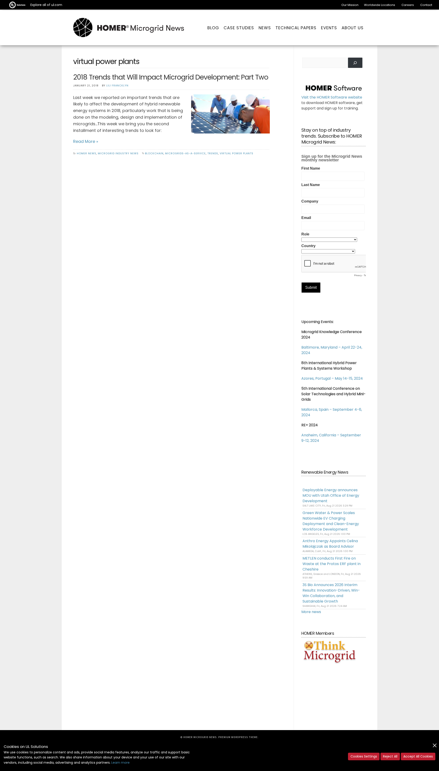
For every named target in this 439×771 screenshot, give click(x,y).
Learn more (120, 762)
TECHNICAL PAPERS (296, 28)
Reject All (390, 756)
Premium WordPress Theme (238, 737)
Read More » (85, 141)
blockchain (154, 153)
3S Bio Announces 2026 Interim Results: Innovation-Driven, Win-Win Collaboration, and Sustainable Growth (331, 593)
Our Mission (350, 5)
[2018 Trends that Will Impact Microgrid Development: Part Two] (230, 113)
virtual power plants (236, 153)
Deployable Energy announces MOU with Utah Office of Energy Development (330, 495)
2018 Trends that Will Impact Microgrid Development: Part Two (170, 77)
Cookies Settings (364, 756)
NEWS (265, 28)
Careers (408, 5)
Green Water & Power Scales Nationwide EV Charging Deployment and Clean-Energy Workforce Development (330, 521)
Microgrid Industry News (118, 153)
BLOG (213, 28)
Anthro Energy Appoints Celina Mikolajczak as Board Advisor (330, 543)
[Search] (355, 63)
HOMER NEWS (86, 153)
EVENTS (329, 28)
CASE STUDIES (239, 28)
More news (311, 611)
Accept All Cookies (418, 756)
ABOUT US (353, 28)
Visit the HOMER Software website (331, 97)
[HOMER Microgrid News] (128, 28)
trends (212, 153)
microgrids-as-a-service (185, 153)
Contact (426, 5)
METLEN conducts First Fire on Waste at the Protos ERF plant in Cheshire (331, 564)
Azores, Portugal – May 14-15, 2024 (332, 378)
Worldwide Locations (379, 5)
